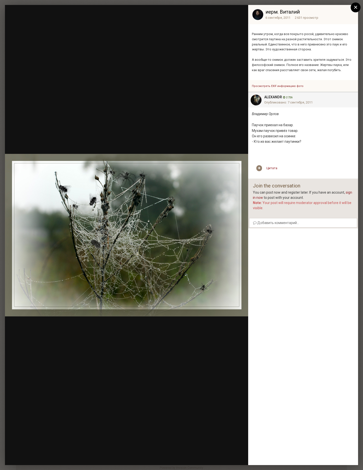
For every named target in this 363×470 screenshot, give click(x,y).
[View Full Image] (239, 13)
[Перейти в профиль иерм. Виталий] (257, 14)
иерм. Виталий (282, 12)
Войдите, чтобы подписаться (170, 13)
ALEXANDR (273, 97)
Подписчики (208, 13)
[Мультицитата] (259, 168)
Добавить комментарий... (278, 223)
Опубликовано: (288, 102)
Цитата (271, 168)
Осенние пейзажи (41, 20)
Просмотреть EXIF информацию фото (277, 86)
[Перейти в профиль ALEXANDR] (256, 100)
